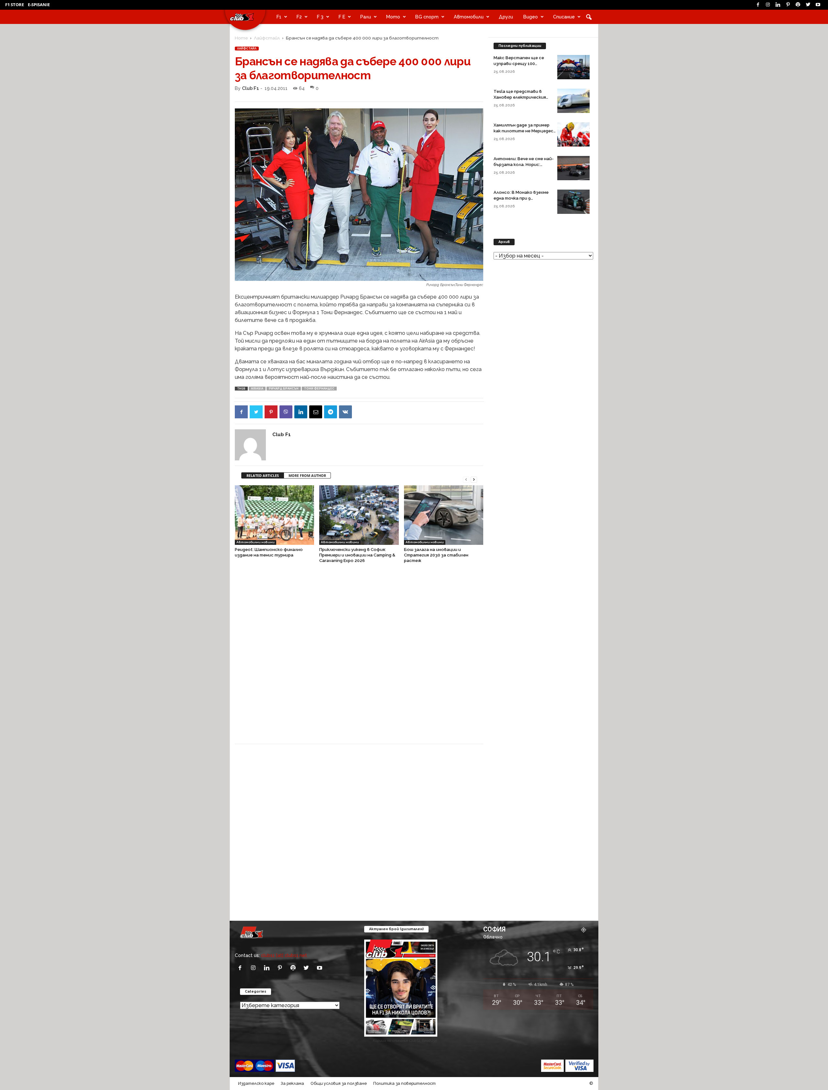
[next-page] (474, 479)
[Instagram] (768, 5)
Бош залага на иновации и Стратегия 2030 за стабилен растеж (436, 555)
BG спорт (427, 16)
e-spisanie (39, 4)
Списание (564, 16)
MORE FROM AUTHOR (307, 475)
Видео (530, 16)
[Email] (315, 411)
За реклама (292, 1083)
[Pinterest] (788, 5)
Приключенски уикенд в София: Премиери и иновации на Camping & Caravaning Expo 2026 (357, 555)
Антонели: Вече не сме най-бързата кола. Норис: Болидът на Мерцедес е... (524, 164)
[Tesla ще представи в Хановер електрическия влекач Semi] (573, 101)
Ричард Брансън (284, 388)
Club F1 (250, 88)
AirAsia (257, 388)
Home (241, 37)
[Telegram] (330, 411)
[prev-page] (466, 479)
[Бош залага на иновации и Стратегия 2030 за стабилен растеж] (443, 515)
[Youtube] (818, 5)
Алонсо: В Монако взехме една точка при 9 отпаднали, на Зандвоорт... (524, 198)
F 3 (320, 16)
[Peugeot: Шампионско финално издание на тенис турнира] (274, 515)
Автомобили (469, 16)
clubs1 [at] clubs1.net (284, 955)
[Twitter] (808, 5)
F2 (299, 16)
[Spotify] (798, 5)
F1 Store (14, 4)
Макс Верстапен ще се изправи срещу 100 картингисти (519, 63)
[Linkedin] (778, 5)
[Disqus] (359, 657)
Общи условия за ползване (338, 1083)
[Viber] (285, 411)
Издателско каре (256, 1083)
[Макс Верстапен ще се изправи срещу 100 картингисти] (573, 67)
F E (342, 16)
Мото (393, 16)
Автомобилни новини (255, 542)
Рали (365, 16)
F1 (279, 16)
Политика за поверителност (404, 1083)
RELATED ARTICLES (262, 475)
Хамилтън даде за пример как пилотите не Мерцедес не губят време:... (523, 131)
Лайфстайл (267, 37)
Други (506, 16)
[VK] (345, 411)
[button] (589, 17)
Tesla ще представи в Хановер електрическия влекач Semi (520, 97)
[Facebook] (758, 5)
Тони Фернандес (319, 388)
